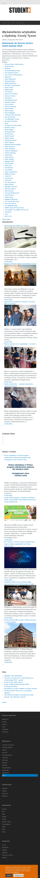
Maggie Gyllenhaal (11, 199)
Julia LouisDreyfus (11, 172)
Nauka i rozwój (6, 822)
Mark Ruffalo (9, 129)
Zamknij (9, 875)
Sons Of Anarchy (10, 203)
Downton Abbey (10, 102)
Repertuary (5, 770)
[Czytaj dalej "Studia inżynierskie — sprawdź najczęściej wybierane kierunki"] (21, 397)
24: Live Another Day (12, 201)
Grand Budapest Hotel (12, 70)
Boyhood (8, 77)
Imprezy (4, 750)
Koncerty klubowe (7, 755)
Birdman (7, 68)
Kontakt (4, 857)
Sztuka (4, 819)
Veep (6, 123)
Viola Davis (8, 155)
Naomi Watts (9, 108)
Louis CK (8, 176)
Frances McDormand (12, 193)
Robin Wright (9, 159)
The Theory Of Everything (13, 75)
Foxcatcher (8, 92)
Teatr (3, 814)
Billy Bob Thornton (11, 186)
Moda (3, 827)
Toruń (3, 727)
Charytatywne (6, 824)
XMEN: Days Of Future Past (14, 208)
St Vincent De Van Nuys (13, 115)
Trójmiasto (5, 729)
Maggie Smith (9, 161)
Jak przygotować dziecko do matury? (16, 225)
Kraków (4, 722)
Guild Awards (9, 66)
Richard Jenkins (10, 189)
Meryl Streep (9, 110)
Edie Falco (8, 165)
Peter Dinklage (10, 148)
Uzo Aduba (8, 170)
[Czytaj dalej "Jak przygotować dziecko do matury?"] (21, 237)
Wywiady (4, 788)
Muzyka (4, 809)
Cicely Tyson (9, 197)
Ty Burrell (8, 180)
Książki (4, 816)
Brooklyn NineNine (11, 121)
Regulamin (5, 847)
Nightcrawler (9, 89)
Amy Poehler (9, 163)
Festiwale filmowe (7, 747)
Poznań (4, 724)
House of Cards (10, 96)
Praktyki (4, 850)
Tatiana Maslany (10, 153)
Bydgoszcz (5, 719)
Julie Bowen (9, 167)
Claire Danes (9, 157)
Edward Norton (10, 132)
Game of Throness (11, 94)
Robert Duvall (9, 136)
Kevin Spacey (9, 142)
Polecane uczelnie (7, 855)
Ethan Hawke (9, 138)
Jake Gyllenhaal (10, 79)
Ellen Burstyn (9, 191)
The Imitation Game (11, 73)
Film (7, 60)
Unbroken (8, 212)
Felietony (4, 796)
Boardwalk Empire (11, 100)
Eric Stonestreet (10, 182)
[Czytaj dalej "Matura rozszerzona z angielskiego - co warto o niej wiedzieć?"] (21, 357)
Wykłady (4, 762)
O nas (4, 845)
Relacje (4, 791)
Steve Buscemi (10, 146)
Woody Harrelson (11, 140)
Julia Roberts (9, 195)
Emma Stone (9, 104)
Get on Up (8, 216)
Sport (3, 829)
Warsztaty (5, 760)
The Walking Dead (11, 205)
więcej (4, 702)
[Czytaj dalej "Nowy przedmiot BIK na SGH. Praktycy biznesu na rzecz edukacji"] (20, 635)
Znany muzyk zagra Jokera (13, 682)
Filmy (13, 23)
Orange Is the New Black (13, 125)
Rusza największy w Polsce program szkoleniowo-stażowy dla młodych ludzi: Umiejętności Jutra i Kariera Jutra (17, 457)
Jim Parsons (9, 178)
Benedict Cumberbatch (12, 85)
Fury (6, 214)
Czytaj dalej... (6, 219)
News (3, 832)
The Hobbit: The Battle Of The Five (16, 210)
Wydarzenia (5, 773)
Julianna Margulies (11, 151)
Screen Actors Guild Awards (14, 64)
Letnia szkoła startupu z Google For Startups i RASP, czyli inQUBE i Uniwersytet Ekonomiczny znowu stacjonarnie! (20, 500)
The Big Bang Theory (12, 119)
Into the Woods (10, 117)
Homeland (8, 98)
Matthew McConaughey (13, 144)
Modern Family (10, 127)
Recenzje (5, 793)
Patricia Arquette (10, 106)
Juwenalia (5, 757)
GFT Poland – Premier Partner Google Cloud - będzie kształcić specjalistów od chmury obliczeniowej (20, 544)
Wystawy (4, 765)
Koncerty (4, 752)
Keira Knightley (10, 113)
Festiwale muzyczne (8, 745)
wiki (8, 23)
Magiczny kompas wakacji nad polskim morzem (20, 264)
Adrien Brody (9, 184)
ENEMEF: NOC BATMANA (13, 676)
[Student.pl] (20, 10)
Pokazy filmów (6, 768)
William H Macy (10, 174)
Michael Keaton (10, 81)
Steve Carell (9, 87)
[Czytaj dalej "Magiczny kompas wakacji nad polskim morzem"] (21, 275)
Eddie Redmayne (10, 83)
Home (4, 23)
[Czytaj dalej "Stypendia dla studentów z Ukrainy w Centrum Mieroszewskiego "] (21, 315)
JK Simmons (9, 134)
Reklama (4, 852)
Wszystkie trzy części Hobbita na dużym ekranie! (20, 688)
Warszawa (5, 732)
